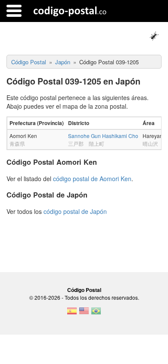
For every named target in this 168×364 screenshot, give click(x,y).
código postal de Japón (75, 211)
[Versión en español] (72, 313)
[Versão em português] (96, 313)
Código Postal (84, 290)
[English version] (84, 313)
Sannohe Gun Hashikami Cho (103, 135)
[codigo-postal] (70, 11)
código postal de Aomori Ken (92, 178)
